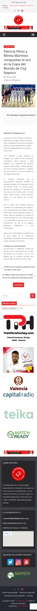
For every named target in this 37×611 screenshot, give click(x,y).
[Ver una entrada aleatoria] (32, 34)
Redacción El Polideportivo (12, 80)
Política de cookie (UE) (27, 592)
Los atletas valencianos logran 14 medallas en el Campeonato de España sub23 (17, 276)
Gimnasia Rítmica (9, 46)
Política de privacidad (9, 592)
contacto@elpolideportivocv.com (16, 518)
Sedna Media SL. (22, 606)
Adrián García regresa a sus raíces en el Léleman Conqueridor (22, 7)
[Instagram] (18, 562)
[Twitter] (10, 562)
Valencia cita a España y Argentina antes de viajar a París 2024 (19, 268)
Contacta (30, 596)
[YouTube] (26, 562)
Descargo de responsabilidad (14, 596)
